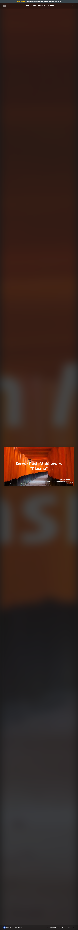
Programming (52, 927)
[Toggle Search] (72, 5)
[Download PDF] (74, 927)
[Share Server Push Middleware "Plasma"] (65, 927)
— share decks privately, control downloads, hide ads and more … (39, 1)
